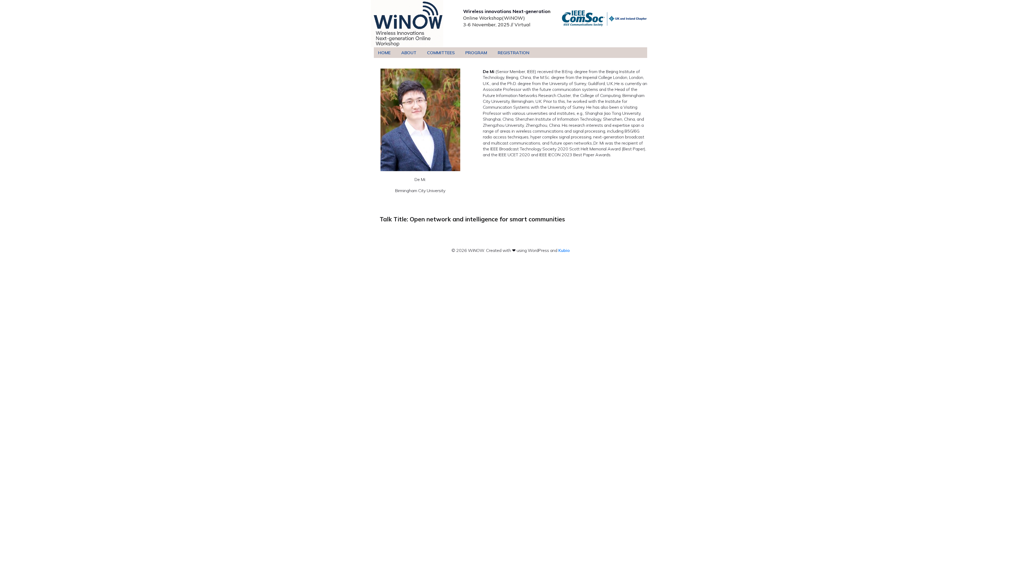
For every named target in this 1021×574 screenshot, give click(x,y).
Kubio (564, 250)
